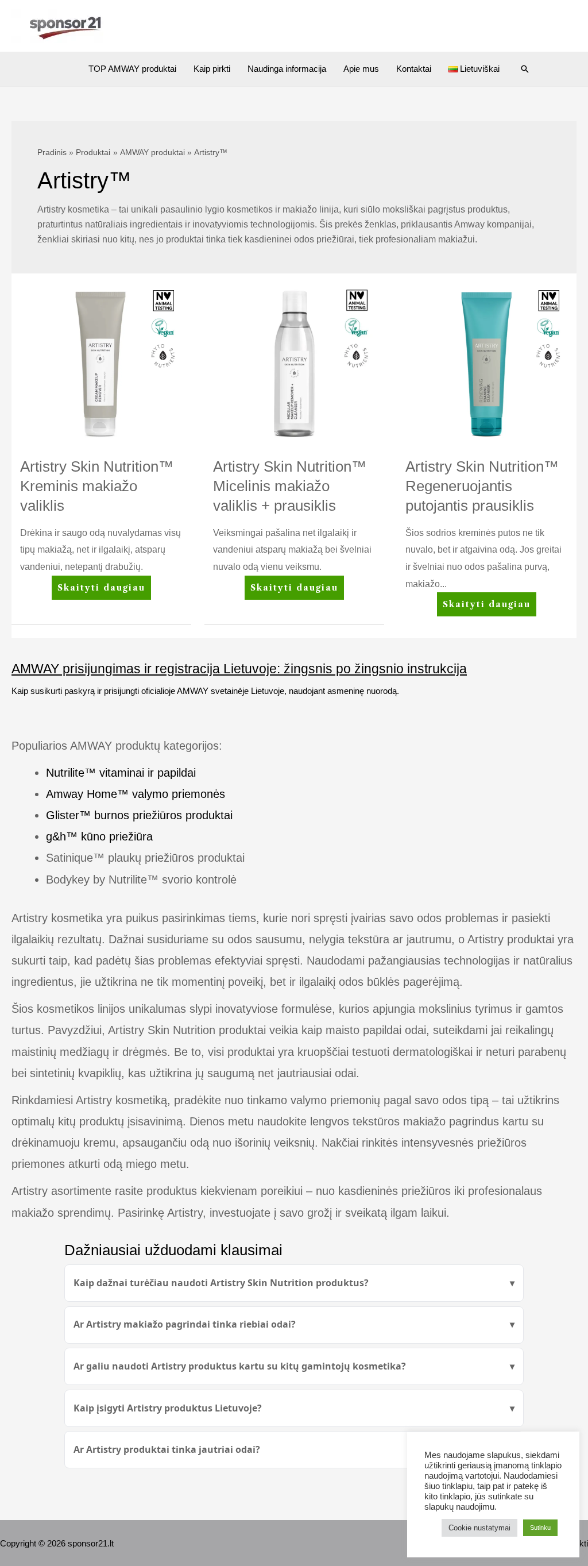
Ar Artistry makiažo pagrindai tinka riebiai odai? (185, 1324)
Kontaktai (413, 69)
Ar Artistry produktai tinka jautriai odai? (167, 1449)
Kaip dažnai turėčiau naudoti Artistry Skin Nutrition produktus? (221, 1282)
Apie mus (361, 69)
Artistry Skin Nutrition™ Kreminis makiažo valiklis (96, 486)
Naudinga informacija (286, 69)
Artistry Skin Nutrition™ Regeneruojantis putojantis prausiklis (482, 486)
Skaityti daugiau (101, 591)
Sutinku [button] (540, 1527)
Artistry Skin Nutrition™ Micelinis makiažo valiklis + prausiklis (289, 486)
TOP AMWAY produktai (132, 69)
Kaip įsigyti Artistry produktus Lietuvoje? (168, 1408)
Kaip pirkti (212, 69)
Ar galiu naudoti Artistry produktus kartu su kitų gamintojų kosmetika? (240, 1366)
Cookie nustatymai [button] (479, 1527)
